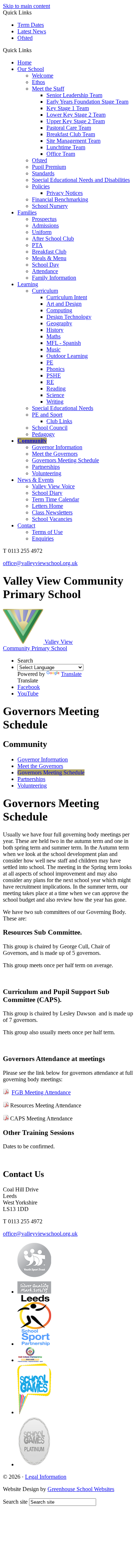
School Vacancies (52, 519)
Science (55, 395)
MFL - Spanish (63, 343)
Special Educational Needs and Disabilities (81, 180)
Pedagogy (43, 434)
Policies (41, 186)
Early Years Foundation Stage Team (87, 102)
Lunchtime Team (65, 147)
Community (32, 441)
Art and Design (64, 304)
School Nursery (50, 206)
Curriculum (45, 291)
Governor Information (57, 447)
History (54, 330)
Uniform (41, 232)
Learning (27, 284)
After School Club (53, 238)
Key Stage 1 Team (67, 108)
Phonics (55, 369)
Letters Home (47, 506)
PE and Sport (47, 415)
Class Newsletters (52, 512)
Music (53, 349)
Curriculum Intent (66, 297)
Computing (59, 310)
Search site (15, 1502)
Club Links (59, 421)
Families (27, 212)
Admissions (45, 225)
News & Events (35, 480)
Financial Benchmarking (60, 199)
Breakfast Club (49, 252)
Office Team (60, 154)
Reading (56, 388)
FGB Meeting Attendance (41, 1092)
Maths (53, 336)
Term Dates (30, 25)
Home (24, 62)
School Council (49, 428)
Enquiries (43, 538)
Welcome (42, 75)
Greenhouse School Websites (81, 1489)
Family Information (54, 278)
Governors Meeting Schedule (65, 460)
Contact (26, 525)
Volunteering (46, 473)
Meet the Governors (55, 454)
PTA (37, 245)
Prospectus (44, 219)
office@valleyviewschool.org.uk (40, 563)
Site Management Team (73, 141)
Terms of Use (47, 532)
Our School (30, 69)
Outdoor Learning (67, 356)
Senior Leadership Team (74, 95)
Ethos (38, 82)
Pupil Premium (49, 167)
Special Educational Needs (62, 408)
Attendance (45, 271)
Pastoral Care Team (68, 128)
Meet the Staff (48, 88)
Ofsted (25, 38)
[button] (34, 50)
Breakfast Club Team (70, 134)
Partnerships (46, 467)
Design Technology (68, 317)
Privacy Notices (64, 193)
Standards (43, 173)
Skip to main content (26, 6)
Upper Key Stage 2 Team (75, 121)
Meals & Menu (49, 258)
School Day (45, 265)
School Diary (47, 493)
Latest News (31, 31)
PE (49, 362)
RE (50, 382)
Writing (54, 401)
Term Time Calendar (55, 499)
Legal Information (45, 1477)
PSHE (53, 375)
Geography (59, 323)
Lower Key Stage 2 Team (76, 115)
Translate (71, 674)
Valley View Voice (53, 486)
